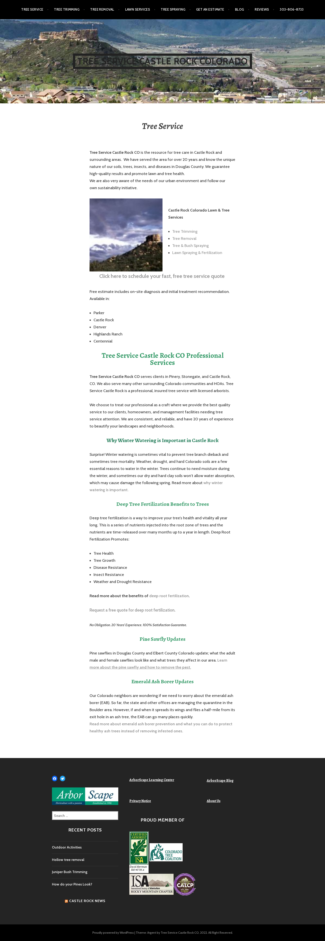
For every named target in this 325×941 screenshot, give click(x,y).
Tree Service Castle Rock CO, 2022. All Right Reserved (196, 933)
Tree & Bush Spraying (190, 245)
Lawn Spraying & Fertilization (197, 252)
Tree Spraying (173, 10)
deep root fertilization (169, 595)
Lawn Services (137, 10)
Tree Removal (102, 10)
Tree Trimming (66, 10)
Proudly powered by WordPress (113, 933)
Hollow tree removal (68, 860)
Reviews (262, 10)
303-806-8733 (292, 10)
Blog (239, 10)
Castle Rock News (87, 901)
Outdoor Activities (67, 847)
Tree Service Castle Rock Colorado (162, 61)
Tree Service (32, 10)
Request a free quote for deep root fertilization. (132, 610)
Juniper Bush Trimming (69, 872)
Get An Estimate (210, 10)
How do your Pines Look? (72, 884)
